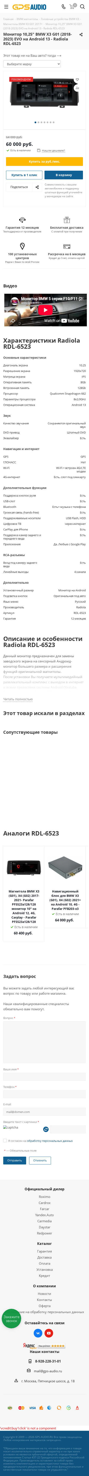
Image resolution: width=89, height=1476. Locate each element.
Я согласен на (40, 1141)
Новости (44, 1293)
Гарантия (44, 1251)
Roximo (44, 1196)
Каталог (44, 1243)
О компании (44, 1286)
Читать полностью (18, 699)
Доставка (44, 1257)
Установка (45, 1269)
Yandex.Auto (44, 1215)
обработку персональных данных (50, 1141)
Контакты (44, 1300)
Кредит (44, 1275)
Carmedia (44, 1221)
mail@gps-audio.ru (48, 1371)
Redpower (44, 1233)
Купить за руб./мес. (44, 161)
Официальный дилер (44, 1189)
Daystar (44, 1227)
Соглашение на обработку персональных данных (44, 1312)
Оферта (45, 1306)
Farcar (44, 1209)
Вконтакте (38, 1333)
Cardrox (45, 1203)
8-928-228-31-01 (48, 1361)
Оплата (44, 1263)
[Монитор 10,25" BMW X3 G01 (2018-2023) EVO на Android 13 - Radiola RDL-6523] (44, 98)
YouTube (48, 1333)
